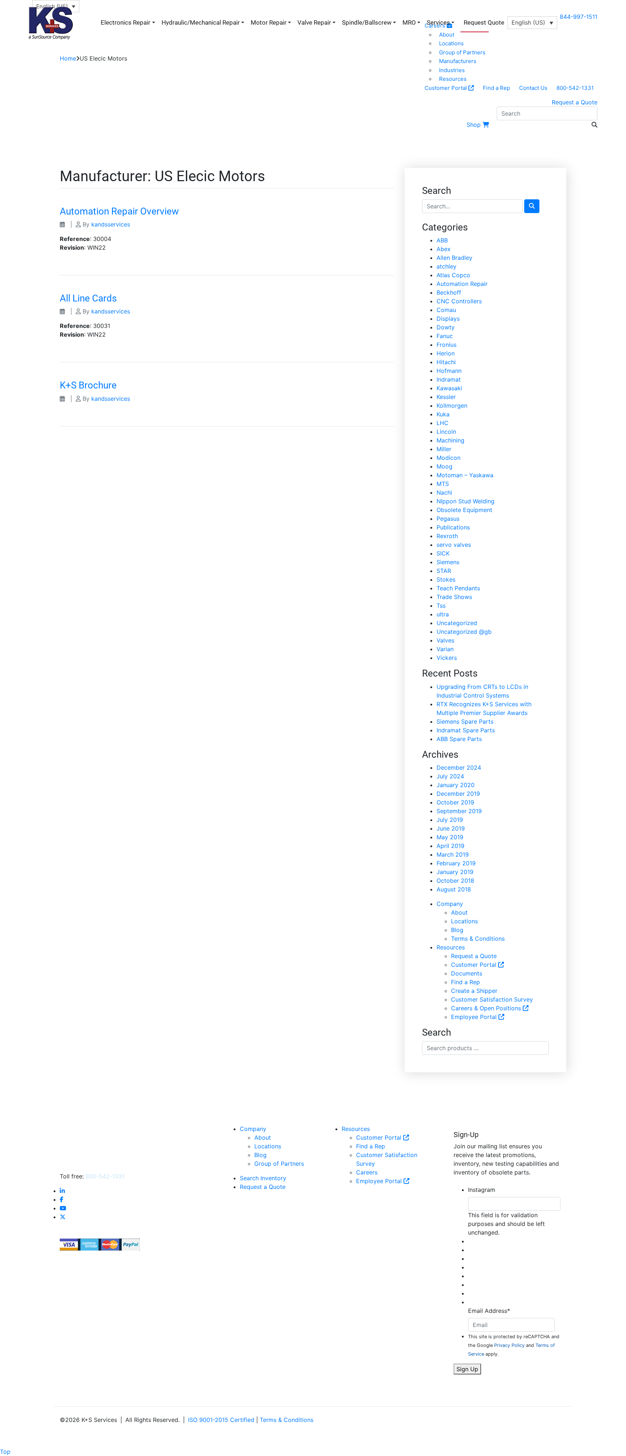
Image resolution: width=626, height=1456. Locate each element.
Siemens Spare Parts (465, 721)
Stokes (446, 579)
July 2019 (450, 819)
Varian (445, 649)
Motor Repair (269, 22)
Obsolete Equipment (464, 509)
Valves (445, 640)
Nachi (444, 492)
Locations (464, 921)
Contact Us (533, 87)
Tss (441, 605)
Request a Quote (574, 102)
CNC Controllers (459, 301)
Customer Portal (446, 87)
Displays (448, 318)
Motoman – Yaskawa (465, 475)
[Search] (531, 206)
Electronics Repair (125, 22)
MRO (409, 22)
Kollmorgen (452, 405)
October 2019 (455, 802)
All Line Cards (88, 298)
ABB (442, 240)
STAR (444, 570)
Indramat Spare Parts (466, 730)
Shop (474, 124)
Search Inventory (263, 1178)
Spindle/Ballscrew (367, 22)
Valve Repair (314, 22)
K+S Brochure (88, 385)
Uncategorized (457, 623)
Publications (453, 527)
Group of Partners (462, 52)
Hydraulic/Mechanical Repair (201, 22)
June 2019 (451, 828)
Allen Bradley (454, 257)
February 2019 (456, 863)
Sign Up (467, 1369)
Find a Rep (496, 87)
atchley (446, 266)
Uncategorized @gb (464, 631)
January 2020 (456, 785)
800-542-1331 (575, 87)
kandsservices (110, 224)
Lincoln (446, 431)
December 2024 (459, 767)
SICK (443, 553)
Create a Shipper (474, 990)
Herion (446, 353)
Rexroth (447, 536)
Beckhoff (449, 292)
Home (68, 58)
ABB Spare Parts (459, 738)
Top (5, 1451)
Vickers (447, 657)
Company (450, 903)
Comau (446, 309)
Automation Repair (462, 283)
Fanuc (445, 336)
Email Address (489, 1310)
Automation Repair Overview (119, 211)
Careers (366, 1172)
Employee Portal (474, 1016)
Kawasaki (449, 388)
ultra (443, 614)
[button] (532, 22)
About (459, 912)
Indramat (449, 379)
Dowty (446, 327)
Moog (444, 466)
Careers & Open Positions (487, 1008)
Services (438, 22)
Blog (457, 929)
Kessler (446, 396)
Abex (444, 249)
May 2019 (450, 837)
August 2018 (454, 889)
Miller (444, 449)
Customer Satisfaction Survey (492, 999)
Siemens (448, 562)
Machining (450, 440)
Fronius (446, 344)
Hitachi (446, 362)
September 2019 (459, 811)
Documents (466, 973)
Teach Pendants (458, 588)
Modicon (448, 457)
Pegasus (448, 518)
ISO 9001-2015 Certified (221, 1419)
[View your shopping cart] (487, 124)
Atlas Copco (453, 275)
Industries (452, 70)
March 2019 (453, 854)
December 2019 (458, 793)
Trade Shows (454, 596)
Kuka (443, 414)
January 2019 (455, 871)
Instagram (481, 1189)
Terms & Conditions (478, 938)
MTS (443, 483)
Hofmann (449, 370)
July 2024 (450, 776)
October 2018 (455, 880)
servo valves (454, 544)
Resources (453, 78)
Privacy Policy (509, 1345)
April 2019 (450, 845)
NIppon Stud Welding (465, 501)
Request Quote (484, 22)
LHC (442, 423)
